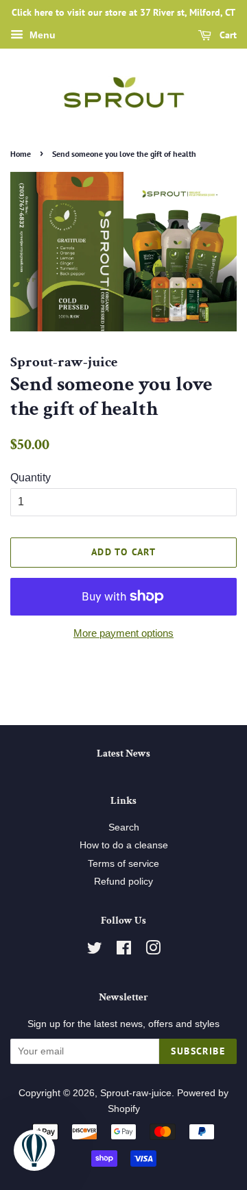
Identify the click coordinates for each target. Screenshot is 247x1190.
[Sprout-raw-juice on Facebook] (124, 951)
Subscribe (198, 1051)
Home (20, 154)
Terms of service (123, 864)
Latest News (123, 753)
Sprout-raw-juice (136, 1093)
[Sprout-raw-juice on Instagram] (153, 951)
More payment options (123, 633)
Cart (227, 35)
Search (123, 827)
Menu (41, 34)
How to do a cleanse (124, 845)
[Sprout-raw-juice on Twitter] (94, 951)
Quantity (30, 477)
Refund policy (123, 881)
